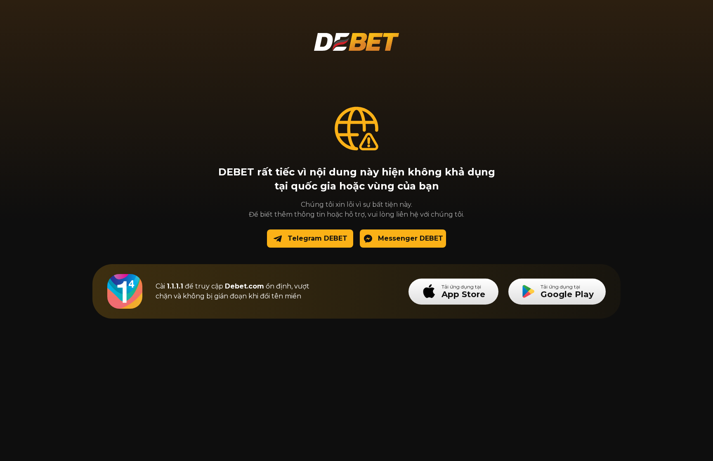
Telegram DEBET (317, 238)
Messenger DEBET (410, 238)
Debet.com (244, 286)
